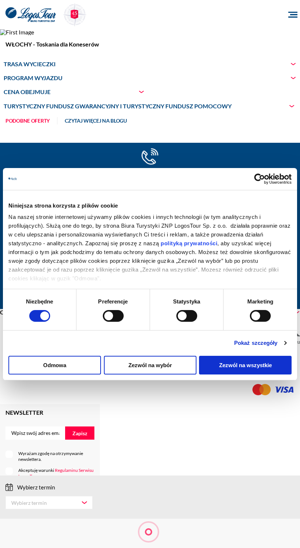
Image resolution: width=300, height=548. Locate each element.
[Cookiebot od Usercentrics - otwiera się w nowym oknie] (260, 178)
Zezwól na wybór (150, 365)
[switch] (113, 316)
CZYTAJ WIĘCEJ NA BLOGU (96, 120)
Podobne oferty (27, 120)
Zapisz (79, 433)
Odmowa (54, 365)
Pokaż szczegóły (256, 343)
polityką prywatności (189, 243)
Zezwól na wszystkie (245, 365)
